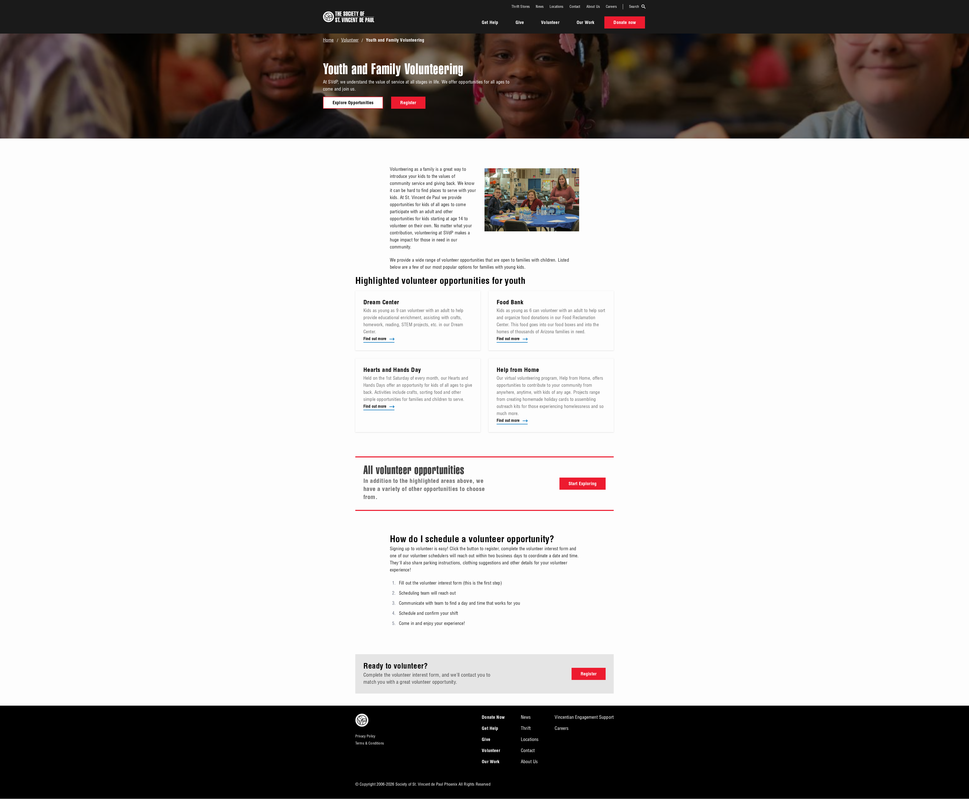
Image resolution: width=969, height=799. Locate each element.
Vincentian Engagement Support (584, 717)
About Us (593, 6)
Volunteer (550, 23)
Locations (556, 6)
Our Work (585, 23)
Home (328, 40)
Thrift (526, 728)
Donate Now (493, 717)
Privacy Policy (365, 736)
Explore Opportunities (353, 103)
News (540, 6)
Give (520, 23)
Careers (611, 6)
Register (408, 103)
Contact (575, 6)
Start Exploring (583, 484)
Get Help (490, 23)
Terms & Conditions (369, 743)
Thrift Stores (521, 6)
